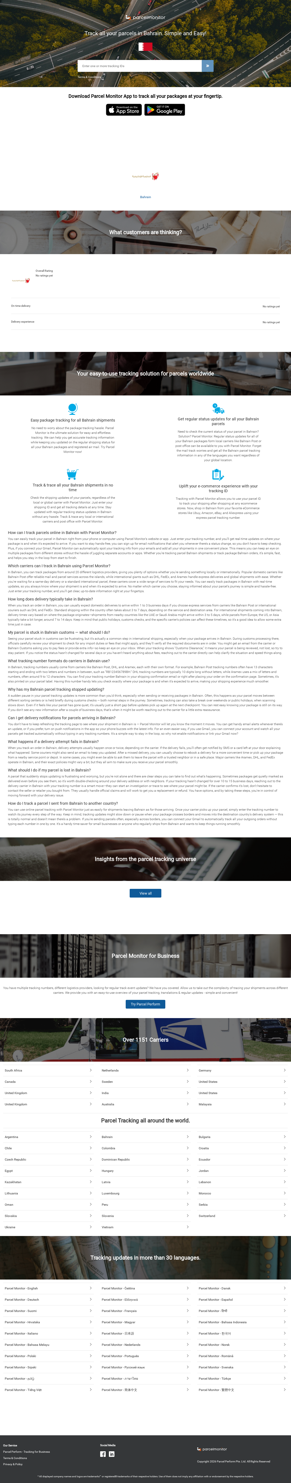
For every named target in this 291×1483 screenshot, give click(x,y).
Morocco (205, 1193)
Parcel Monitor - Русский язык (123, 1367)
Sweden (107, 1082)
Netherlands (110, 1070)
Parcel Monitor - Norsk (214, 1345)
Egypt (9, 1171)
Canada (10, 1082)
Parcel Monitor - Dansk (214, 1288)
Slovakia (11, 1216)
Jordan (204, 1171)
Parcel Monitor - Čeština (118, 1288)
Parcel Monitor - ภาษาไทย (120, 1378)
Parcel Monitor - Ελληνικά (120, 1300)
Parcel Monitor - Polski (20, 1356)
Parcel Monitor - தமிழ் (19, 1378)
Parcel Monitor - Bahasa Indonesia (223, 1322)
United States (208, 1082)
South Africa (13, 1070)
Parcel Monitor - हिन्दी (213, 1311)
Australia (108, 1104)
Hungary (108, 1171)
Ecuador (204, 1159)
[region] (145, 140)
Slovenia (108, 1216)
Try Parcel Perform (145, 1004)
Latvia (106, 1182)
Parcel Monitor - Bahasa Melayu (27, 1345)
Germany (205, 1070)
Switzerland (207, 1216)
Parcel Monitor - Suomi (21, 1311)
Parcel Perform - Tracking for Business (26, 1451)
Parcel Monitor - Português (120, 1356)
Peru (105, 1205)
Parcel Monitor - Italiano (21, 1333)
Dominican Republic (116, 1159)
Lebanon (205, 1182)
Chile (8, 1148)
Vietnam (107, 1227)
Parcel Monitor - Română (216, 1356)
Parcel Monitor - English (21, 1288)
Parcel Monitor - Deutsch (22, 1300)
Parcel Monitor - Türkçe (215, 1378)
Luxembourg (110, 1193)
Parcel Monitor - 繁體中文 (216, 1390)
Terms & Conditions (89, 77)
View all (146, 893)
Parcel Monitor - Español (216, 1300)
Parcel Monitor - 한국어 (215, 1333)
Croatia (204, 1148)
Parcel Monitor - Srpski (20, 1367)
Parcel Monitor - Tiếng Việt (23, 1390)
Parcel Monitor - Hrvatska (22, 1322)
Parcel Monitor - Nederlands (121, 1345)
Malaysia (205, 1104)
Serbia (203, 1205)
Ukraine (10, 1227)
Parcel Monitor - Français (119, 1311)
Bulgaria (204, 1137)
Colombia (108, 1148)
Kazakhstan (13, 1182)
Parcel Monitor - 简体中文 (119, 1390)
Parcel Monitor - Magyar (118, 1322)
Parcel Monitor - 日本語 (118, 1333)
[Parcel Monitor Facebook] (104, 1454)
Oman (9, 1205)
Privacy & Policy (13, 1464)
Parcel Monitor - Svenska (216, 1367)
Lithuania (11, 1193)
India (105, 1093)
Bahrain (107, 1137)
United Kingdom (16, 1093)
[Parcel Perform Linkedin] (113, 1454)
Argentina (11, 1137)
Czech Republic (15, 1159)
